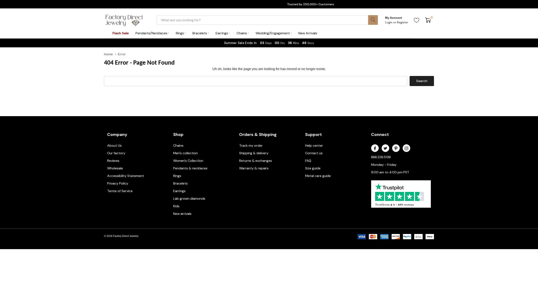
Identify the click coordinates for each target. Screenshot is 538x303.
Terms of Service (120, 191)
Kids (176, 206)
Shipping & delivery (253, 153)
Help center (314, 145)
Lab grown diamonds (189, 198)
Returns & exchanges (255, 160)
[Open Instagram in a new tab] (406, 148)
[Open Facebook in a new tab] (374, 148)
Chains (178, 145)
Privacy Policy (117, 183)
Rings (177, 176)
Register (402, 22)
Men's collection (185, 153)
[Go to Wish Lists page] (416, 20)
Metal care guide (318, 176)
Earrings (179, 191)
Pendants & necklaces (190, 168)
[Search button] (373, 20)
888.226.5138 (381, 157)
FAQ (308, 160)
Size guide (312, 168)
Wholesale (115, 168)
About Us (114, 145)
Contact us (314, 153)
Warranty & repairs (254, 168)
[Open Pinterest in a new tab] (396, 148)
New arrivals (182, 213)
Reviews (113, 160)
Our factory (116, 153)
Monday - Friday (384, 164)
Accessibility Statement (125, 176)
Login (389, 22)
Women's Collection (188, 160)
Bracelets (180, 183)
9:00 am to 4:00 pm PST (390, 172)
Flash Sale (120, 33)
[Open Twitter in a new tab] (385, 148)
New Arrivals (307, 33)
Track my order (251, 145)
